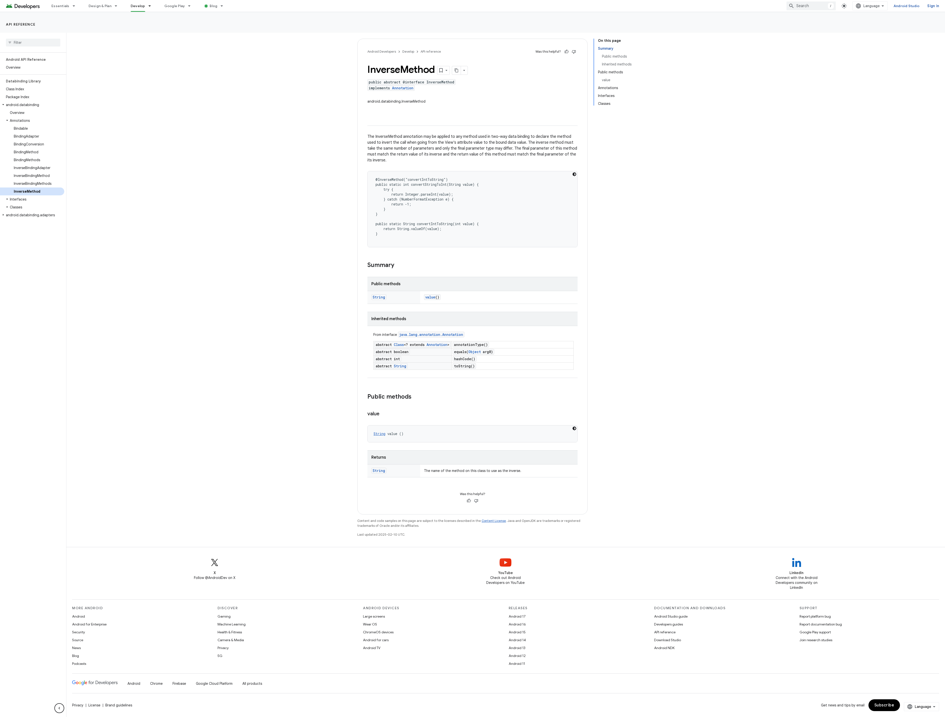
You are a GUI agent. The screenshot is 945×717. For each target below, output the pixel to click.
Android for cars (376, 640)
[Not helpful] (574, 51)
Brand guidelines (118, 705)
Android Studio (907, 6)
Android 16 (517, 624)
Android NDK (664, 648)
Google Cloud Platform (214, 683)
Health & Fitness (230, 632)
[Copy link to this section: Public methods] (416, 397)
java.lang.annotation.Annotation (431, 334)
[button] (32, 105)
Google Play (174, 6)
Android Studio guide (671, 616)
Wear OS (370, 624)
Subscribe (884, 705)
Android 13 (517, 648)
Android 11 (517, 663)
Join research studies (816, 640)
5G (220, 656)
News (76, 648)
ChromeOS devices (378, 632)
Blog (213, 6)
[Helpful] (566, 51)
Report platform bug (815, 616)
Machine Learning (232, 624)
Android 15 (517, 632)
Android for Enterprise (89, 624)
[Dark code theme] (574, 174)
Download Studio (667, 640)
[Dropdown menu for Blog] (224, 6)
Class (399, 344)
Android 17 (517, 616)
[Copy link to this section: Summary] (399, 265)
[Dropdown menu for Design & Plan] (118, 6)
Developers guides (668, 624)
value (430, 297)
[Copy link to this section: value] (384, 414)
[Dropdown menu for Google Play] (191, 6)
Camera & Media (231, 640)
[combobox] (811, 5)
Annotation (402, 88)
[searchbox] (33, 43)
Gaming (224, 616)
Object (474, 351)
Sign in (933, 6)
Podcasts (79, 663)
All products (252, 683)
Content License (494, 521)
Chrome (156, 683)
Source (77, 640)
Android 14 (517, 640)
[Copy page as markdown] (456, 70)
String (379, 297)
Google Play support (815, 632)
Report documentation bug (821, 624)
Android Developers (381, 51)
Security (78, 632)
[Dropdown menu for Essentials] (76, 6)
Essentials (60, 6)
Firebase (179, 683)
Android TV (371, 648)
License (94, 705)
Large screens (374, 616)
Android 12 (517, 656)
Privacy (223, 648)
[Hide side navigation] (59, 708)
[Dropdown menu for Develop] (151, 6)
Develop (138, 6)
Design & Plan (100, 6)
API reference (21, 24)
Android (78, 616)
